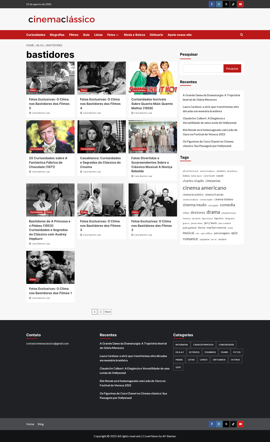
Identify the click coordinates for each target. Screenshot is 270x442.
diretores (197, 212)
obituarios (219, 359)
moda (230, 228)
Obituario (156, 35)
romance (190, 238)
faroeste (196, 218)
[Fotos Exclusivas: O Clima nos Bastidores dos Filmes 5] (50, 78)
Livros (203, 359)
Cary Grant (209, 175)
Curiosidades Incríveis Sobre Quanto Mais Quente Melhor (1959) (152, 104)
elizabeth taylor (229, 213)
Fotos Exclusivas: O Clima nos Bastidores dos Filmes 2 (151, 225)
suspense (204, 239)
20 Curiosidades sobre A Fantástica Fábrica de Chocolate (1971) (48, 162)
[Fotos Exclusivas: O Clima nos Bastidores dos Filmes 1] (50, 267)
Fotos (111, 35)
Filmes (73, 35)
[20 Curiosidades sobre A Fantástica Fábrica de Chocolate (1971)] (50, 136)
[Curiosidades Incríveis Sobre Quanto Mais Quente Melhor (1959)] (153, 78)
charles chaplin (193, 181)
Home (30, 424)
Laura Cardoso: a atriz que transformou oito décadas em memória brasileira (211, 109)
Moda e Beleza (134, 35)
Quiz (86, 35)
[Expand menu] (117, 35)
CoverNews (150, 436)
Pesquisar (189, 54)
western (222, 239)
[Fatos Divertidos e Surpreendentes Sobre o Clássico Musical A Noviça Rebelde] (153, 136)
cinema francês (214, 194)
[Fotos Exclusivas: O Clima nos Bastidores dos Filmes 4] (101, 78)
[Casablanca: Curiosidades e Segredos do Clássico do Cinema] (101, 136)
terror (214, 239)
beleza (186, 175)
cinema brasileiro (193, 194)
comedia (227, 204)
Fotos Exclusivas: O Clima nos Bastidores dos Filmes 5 (49, 104)
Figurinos (210, 352)
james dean (197, 223)
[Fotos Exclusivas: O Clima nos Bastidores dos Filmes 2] (153, 200)
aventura (221, 171)
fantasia (186, 218)
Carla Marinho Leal (41, 113)
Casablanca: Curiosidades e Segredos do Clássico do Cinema (100, 162)
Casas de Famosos (203, 344)
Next (108, 311)
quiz (234, 233)
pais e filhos (207, 233)
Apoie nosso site (180, 35)
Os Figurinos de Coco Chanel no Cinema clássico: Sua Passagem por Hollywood (208, 143)
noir (197, 233)
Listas (98, 35)
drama (213, 212)
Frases (179, 359)
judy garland (190, 227)
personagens (222, 233)
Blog (41, 424)
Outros (235, 359)
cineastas (213, 180)
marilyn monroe (216, 227)
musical (188, 233)
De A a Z (180, 352)
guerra (186, 223)
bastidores (232, 171)
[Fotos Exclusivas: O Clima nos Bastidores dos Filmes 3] (101, 200)
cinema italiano (223, 199)
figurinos (219, 218)
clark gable (213, 205)
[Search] (241, 35)
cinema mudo (195, 204)
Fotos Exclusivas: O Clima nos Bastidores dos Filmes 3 (100, 225)
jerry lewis (210, 223)
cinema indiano (190, 199)
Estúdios (194, 352)
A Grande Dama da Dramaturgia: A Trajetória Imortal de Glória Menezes (211, 97)
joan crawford (224, 223)
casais (220, 175)
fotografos (230, 218)
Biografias (57, 35)
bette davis (196, 176)
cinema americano (204, 187)
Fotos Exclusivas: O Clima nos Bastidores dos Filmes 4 (100, 104)
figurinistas (207, 218)
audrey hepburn (207, 171)
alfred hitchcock (190, 171)
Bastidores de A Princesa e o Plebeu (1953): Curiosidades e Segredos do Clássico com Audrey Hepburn (49, 230)
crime (186, 212)
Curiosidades (35, 35)
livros (201, 227)
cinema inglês (206, 199)
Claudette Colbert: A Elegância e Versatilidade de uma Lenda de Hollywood (209, 120)
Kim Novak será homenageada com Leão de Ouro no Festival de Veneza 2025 (210, 132)
